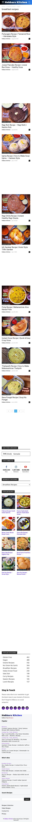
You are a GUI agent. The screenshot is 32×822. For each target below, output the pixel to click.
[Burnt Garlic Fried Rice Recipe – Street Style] (23, 544)
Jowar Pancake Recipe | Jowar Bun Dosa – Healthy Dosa (14, 66)
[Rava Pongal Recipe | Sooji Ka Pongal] (16, 385)
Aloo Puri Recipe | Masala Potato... (22, 573)
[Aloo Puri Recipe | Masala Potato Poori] (23, 564)
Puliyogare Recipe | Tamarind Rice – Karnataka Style (16, 35)
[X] (23, 708)
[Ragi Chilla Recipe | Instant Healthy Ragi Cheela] (16, 204)
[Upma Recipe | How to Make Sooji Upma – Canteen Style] (16, 144)
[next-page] (23, 411)
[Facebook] (3, 708)
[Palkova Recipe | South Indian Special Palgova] (8, 502)
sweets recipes (5, 508)
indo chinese (20, 549)
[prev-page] (8, 411)
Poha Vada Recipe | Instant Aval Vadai (14, 770)
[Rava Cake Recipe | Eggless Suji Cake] (8, 544)
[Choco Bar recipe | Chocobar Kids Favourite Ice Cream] (23, 524)
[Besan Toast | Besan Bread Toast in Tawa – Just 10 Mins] (8, 524)
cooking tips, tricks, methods (10, 732)
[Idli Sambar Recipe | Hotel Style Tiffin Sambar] (16, 235)
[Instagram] (7, 708)
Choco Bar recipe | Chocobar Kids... (22, 533)
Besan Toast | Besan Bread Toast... (8, 533)
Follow (16, 466)
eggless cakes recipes (7, 549)
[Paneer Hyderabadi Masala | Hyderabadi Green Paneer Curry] (23, 502)
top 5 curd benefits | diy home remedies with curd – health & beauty (15, 734)
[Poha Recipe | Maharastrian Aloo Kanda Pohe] (16, 295)
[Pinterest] (15, 708)
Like (6, 466)
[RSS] (19, 708)
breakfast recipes (11, 6)
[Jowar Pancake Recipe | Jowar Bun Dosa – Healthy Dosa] (16, 53)
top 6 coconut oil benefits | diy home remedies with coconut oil (14, 740)
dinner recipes (6, 743)
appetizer (4, 726)
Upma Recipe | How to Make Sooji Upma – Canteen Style (16, 157)
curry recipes (20, 508)
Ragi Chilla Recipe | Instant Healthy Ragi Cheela (13, 217)
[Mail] (11, 708)
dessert (19, 529)
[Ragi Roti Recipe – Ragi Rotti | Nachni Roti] (16, 113)
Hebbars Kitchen (6, 38)
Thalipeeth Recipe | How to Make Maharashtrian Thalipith (15, 367)
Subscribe (25, 466)
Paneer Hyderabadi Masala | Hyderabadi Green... (23, 512)
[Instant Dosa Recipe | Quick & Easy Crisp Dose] (16, 326)
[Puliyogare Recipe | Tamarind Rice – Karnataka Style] (16, 22)
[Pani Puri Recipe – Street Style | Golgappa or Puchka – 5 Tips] (8, 564)
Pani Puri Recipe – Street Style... (7, 573)
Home (3, 6)
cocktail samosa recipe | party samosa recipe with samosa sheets (14, 729)
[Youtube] (27, 708)
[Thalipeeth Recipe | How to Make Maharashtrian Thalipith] (16, 355)
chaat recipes (5, 569)
